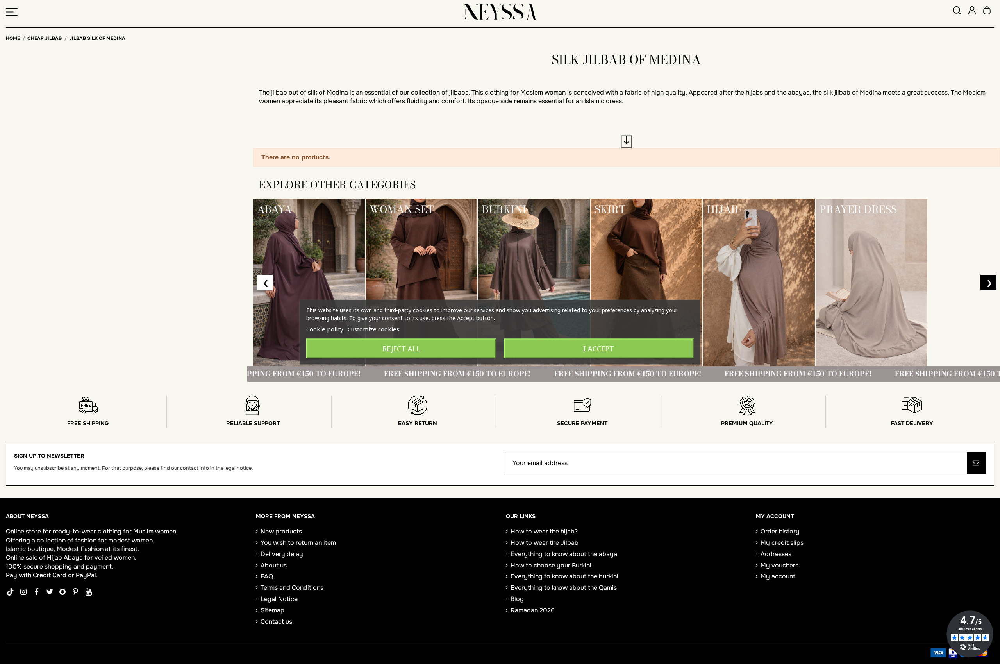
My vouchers (779, 565)
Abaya (73, 557)
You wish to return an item (298, 543)
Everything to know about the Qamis (564, 587)
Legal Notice (279, 599)
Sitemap (272, 610)
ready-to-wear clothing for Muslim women (114, 531)
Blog (517, 599)
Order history (780, 531)
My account (778, 576)
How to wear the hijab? (544, 531)
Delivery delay (282, 554)
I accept (598, 348)
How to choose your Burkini (551, 565)
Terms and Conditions (292, 587)
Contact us (276, 621)
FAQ (267, 576)
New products (281, 531)
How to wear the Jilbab (545, 543)
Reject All (401, 348)
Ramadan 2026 (533, 610)
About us (274, 565)
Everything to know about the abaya (564, 554)
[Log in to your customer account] (972, 11)
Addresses (776, 554)
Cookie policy (324, 329)
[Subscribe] (976, 463)
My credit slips (782, 543)
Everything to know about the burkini (564, 576)
